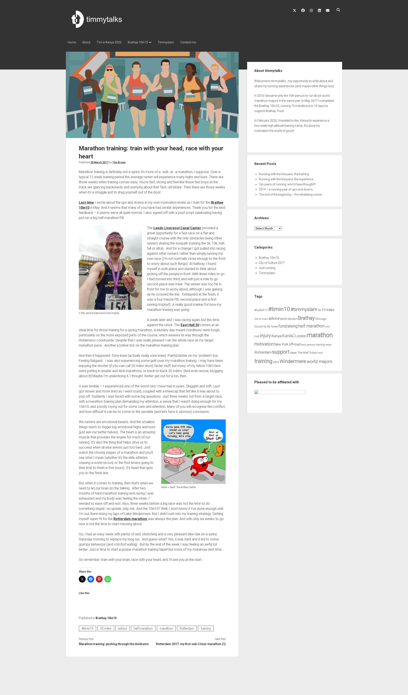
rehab (328, 344)
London (300, 336)
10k (256, 319)
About (86, 42)
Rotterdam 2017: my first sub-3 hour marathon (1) (190, 644)
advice (122, 628)
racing (320, 344)
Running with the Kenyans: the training (284, 174)
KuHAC (288, 336)
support (280, 352)
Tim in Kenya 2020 (109, 42)
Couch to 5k (262, 326)
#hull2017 (261, 310)
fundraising (288, 326)
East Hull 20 (190, 325)
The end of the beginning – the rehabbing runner (290, 194)
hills (327, 326)
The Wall (302, 352)
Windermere (293, 361)
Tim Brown (119, 162)
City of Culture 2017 (272, 262)
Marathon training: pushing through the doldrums (114, 644)
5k (319, 310)
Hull (256, 336)
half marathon (143, 628)
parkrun (311, 344)
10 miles (328, 310)
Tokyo (313, 352)
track (320, 352)
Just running (267, 268)
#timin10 (87, 628)
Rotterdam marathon (130, 519)
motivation (264, 344)
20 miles (105, 628)
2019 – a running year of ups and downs (286, 189)
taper (293, 352)
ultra (276, 362)
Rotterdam (187, 628)
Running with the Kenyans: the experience (286, 179)
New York (281, 344)
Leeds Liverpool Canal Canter (177, 228)
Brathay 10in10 (138, 42)
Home (72, 42)
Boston (293, 318)
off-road (294, 344)
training (206, 628)
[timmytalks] (102, 28)
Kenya (276, 336)
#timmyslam (304, 309)
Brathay (306, 318)
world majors (319, 361)
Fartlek (274, 326)
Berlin (284, 318)
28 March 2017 (99, 162)
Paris (303, 344)
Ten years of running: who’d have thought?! (287, 184)
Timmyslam (166, 42)
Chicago (320, 318)
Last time (86, 202)
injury (265, 335)
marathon (166, 628)
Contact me (188, 42)
